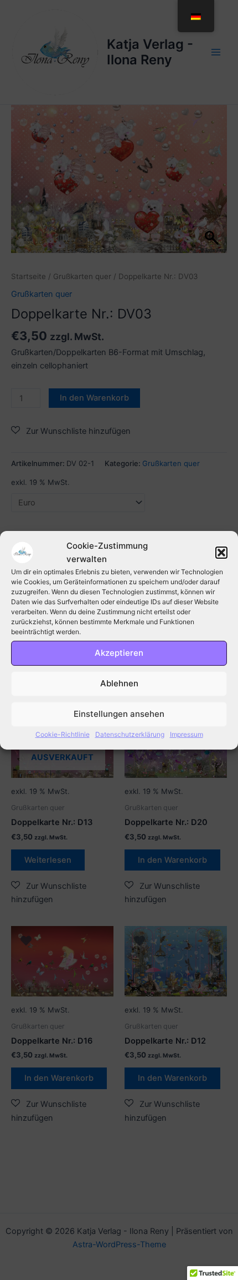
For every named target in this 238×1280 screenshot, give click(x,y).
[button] (221, 552)
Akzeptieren (119, 652)
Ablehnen (119, 683)
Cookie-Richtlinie (62, 734)
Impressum (186, 734)
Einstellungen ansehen (119, 714)
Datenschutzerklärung (129, 734)
